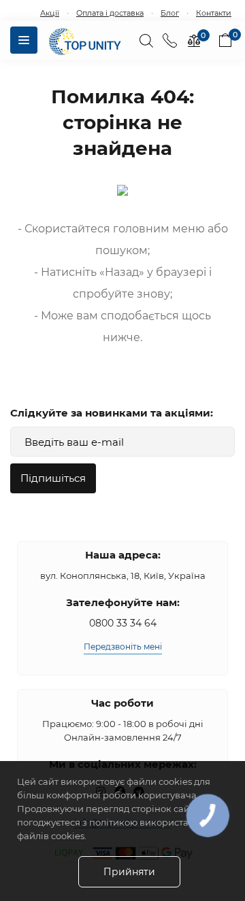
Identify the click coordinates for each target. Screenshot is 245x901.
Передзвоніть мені (123, 646)
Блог (170, 13)
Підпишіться (53, 478)
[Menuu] (23, 40)
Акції (49, 13)
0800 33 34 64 (123, 623)
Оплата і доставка (110, 13)
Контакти (213, 13)
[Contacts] (170, 40)
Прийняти (129, 872)
